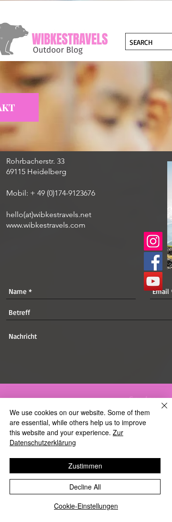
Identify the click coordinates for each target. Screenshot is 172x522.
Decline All (85, 486)
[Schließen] (158, 411)
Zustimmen (85, 465)
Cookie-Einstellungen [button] (86, 506)
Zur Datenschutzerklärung (66, 437)
